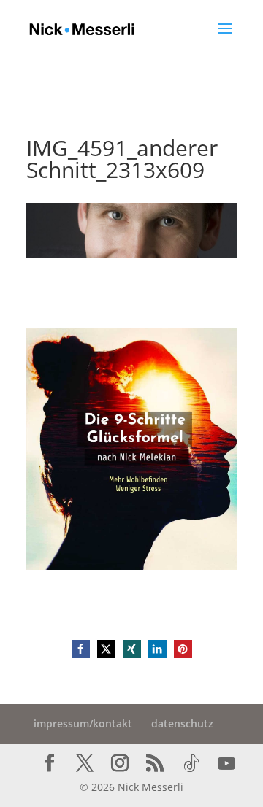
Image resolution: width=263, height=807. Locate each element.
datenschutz (182, 723)
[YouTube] (226, 764)
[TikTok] (191, 764)
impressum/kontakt (83, 723)
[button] (81, 649)
